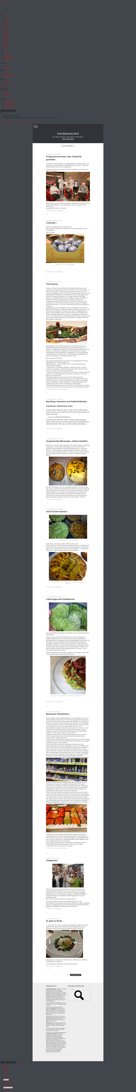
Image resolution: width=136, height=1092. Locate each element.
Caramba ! (51, 223)
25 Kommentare (59, 210)
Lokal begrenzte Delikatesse (60, 599)
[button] (3, 13)
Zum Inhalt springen (5, 1)
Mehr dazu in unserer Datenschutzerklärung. (73, 424)
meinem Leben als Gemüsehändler (69, 640)
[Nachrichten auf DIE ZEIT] (8, 111)
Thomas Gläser (65, 906)
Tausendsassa (55, 293)
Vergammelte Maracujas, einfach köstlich (67, 441)
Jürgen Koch (51, 210)
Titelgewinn (52, 860)
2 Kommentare (58, 271)
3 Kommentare (58, 701)
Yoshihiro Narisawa (51, 307)
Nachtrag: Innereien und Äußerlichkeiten (66, 401)
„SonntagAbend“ (70, 163)
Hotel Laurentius (53, 1013)
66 (67, 974)
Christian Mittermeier (53, 389)
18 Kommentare (63, 389)
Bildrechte (6, 1079)
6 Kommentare (58, 499)
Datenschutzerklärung (63, 417)
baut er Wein (61, 999)
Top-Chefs (81, 294)
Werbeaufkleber (71, 264)
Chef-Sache (52, 284)
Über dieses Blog (68, 139)
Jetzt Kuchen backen (56, 511)
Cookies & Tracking (8, 1087)
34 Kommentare (63, 848)
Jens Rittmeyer (56, 904)
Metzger (68, 746)
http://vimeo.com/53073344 (54, 358)
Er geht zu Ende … (55, 921)
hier (53, 232)
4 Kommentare (58, 966)
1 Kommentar (58, 586)
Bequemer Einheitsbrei (57, 714)
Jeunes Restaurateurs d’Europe (56, 1003)
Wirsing (61, 633)
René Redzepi (50, 346)
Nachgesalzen (68, 133)
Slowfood (48, 1005)
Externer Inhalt (52, 417)
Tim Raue (86, 903)
